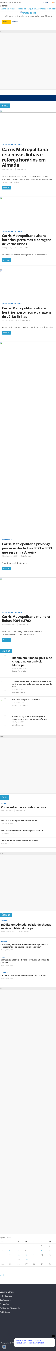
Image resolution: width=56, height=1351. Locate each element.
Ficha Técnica (6, 1296)
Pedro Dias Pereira (20, 705)
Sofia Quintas (21, 169)
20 (26, 1259)
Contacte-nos (5, 1300)
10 (2, 1255)
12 (18, 1255)
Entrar (15, 22)
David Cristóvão (19, 671)
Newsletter (5, 1304)
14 (34, 1255)
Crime (3, 957)
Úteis (4, 797)
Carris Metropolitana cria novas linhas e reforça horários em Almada (25, 157)
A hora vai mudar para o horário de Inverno (19, 840)
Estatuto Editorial (7, 1292)
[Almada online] (2, 98)
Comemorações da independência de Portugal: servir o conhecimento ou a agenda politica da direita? (32, 684)
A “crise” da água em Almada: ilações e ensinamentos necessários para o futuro (29, 717)
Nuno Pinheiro (18, 692)
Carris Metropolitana (12, 145)
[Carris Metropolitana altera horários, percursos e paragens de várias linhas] (28, 198)
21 (34, 1259)
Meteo (4, 803)
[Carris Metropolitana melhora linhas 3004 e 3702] (28, 579)
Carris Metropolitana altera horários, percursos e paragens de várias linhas (26, 239)
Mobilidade (7, 540)
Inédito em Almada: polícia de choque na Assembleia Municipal (28, 9)
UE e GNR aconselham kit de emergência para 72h (22, 830)
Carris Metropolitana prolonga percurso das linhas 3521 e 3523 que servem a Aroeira (27, 548)
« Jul (2, 1275)
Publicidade (5, 1312)
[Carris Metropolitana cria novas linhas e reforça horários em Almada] (28, 111)
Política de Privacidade (10, 1308)
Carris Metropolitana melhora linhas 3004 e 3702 (26, 618)
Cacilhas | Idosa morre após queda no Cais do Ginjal (23, 975)
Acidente (4, 973)
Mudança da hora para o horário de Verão (19, 820)
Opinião (6, 650)
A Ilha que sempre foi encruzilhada (27, 699)
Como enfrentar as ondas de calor (23, 807)
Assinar (6, 22)
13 (26, 1255)
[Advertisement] (28, 61)
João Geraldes (18, 725)
